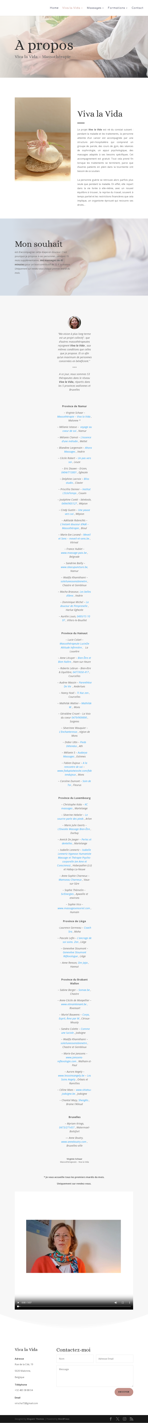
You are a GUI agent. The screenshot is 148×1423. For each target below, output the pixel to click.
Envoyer (124, 1391)
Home (54, 8)
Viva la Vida (71, 8)
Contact (137, 8)
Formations (116, 8)
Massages (94, 8)
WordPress (63, 1419)
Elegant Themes (35, 1419)
